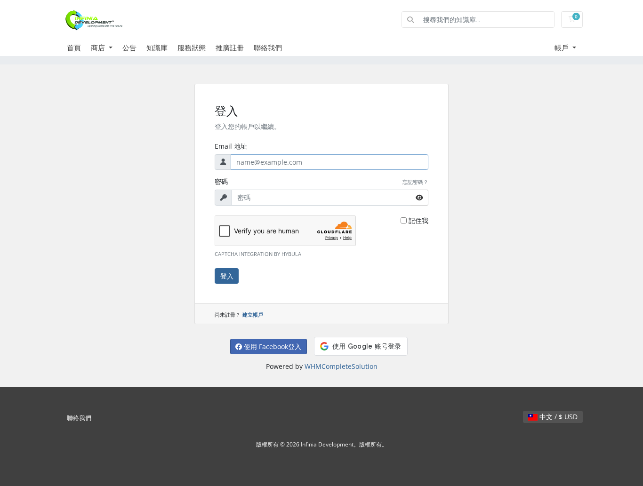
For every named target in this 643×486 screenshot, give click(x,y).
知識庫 (157, 47)
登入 (226, 275)
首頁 (74, 47)
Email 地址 (231, 146)
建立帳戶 (252, 314)
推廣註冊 (230, 47)
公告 (129, 47)
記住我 (418, 220)
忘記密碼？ (415, 181)
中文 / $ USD (558, 416)
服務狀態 (191, 47)
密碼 (221, 181)
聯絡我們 (268, 47)
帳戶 (563, 47)
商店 (99, 47)
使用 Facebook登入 (271, 346)
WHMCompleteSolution (341, 366)
